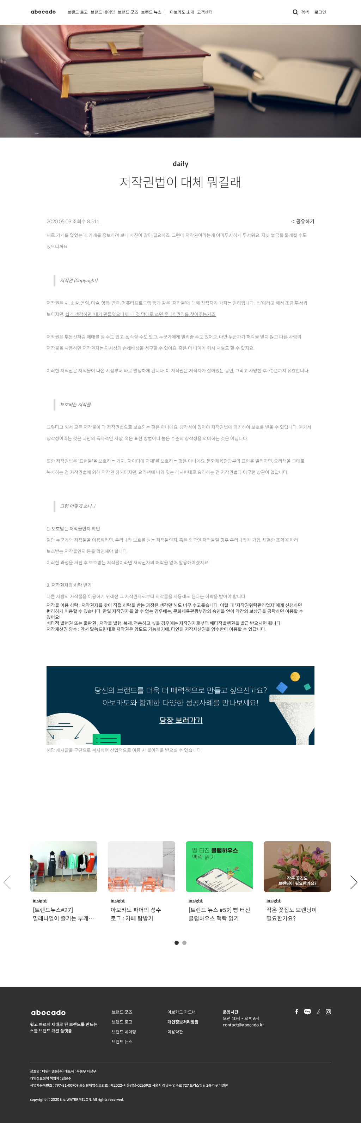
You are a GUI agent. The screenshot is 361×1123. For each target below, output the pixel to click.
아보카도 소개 (182, 12)
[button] (353, 882)
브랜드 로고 (77, 12)
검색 (305, 12)
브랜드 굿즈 (128, 12)
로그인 (320, 12)
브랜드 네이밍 (103, 12)
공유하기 (305, 221)
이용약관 (175, 1031)
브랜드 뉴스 (151, 12)
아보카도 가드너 (181, 1012)
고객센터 (205, 12)
